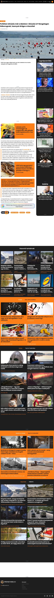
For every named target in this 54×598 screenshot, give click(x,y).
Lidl (41, 294)
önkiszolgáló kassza (37, 546)
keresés (8, 294)
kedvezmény (20, 295)
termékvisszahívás (47, 294)
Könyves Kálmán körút (20, 504)
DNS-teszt (29, 412)
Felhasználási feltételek (25, 583)
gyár (35, 456)
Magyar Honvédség (45, 271)
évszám (4, 322)
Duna (2, 294)
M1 (41, 272)
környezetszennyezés (18, 272)
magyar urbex (4, 456)
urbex (8, 456)
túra (2, 392)
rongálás (44, 477)
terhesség (23, 414)
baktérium (49, 295)
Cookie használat (24, 589)
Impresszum (23, 586)
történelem (19, 456)
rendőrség (33, 272)
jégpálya (35, 271)
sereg (51, 271)
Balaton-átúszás (6, 94)
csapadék (32, 295)
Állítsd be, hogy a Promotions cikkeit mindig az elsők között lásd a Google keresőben (19, 206)
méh (9, 414)
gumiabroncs (44, 504)
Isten (28, 371)
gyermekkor (34, 412)
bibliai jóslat (35, 391)
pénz (30, 344)
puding (44, 295)
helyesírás (31, 320)
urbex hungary (13, 456)
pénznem (34, 344)
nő (11, 414)
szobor (32, 477)
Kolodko (29, 477)
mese (4, 344)
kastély (23, 456)
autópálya (44, 272)
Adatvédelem (24, 587)
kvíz (1, 322)
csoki (42, 295)
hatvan (29, 272)
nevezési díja (26, 149)
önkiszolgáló (17, 294)
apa (6, 392)
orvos (31, 371)
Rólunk (23, 585)
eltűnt (5, 294)
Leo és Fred (37, 477)
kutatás (8, 371)
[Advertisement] (27, 10)
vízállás (37, 294)
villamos (3, 272)
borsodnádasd (39, 456)
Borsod (2, 476)
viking (2, 371)
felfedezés (12, 371)
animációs (8, 344)
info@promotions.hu (5, 585)
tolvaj (28, 271)
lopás (31, 271)
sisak (5, 371)
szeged (15, 271)
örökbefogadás (41, 412)
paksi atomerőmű (31, 294)
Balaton (28, 212)
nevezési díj (22, 212)
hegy (4, 392)
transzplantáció (4, 414)
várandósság (18, 414)
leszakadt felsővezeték (6, 271)
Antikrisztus (40, 391)
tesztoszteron (36, 371)
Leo (41, 477)
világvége (29, 391)
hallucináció (42, 371)
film (11, 344)
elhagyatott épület (18, 476)
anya (13, 414)
